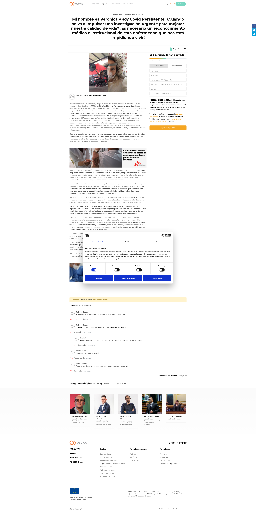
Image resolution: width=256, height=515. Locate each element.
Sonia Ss (83, 338)
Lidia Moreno (81, 364)
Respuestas (115, 4)
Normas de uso (106, 467)
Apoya (105, 4)
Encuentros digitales (168, 464)
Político (133, 454)
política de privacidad (158, 121)
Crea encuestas (166, 460)
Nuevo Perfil (159, 66)
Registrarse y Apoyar (168, 128)
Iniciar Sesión (177, 66)
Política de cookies (107, 473)
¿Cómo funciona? (76, 509)
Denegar (99, 278)
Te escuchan (128, 4)
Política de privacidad (109, 470)
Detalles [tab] (128, 242)
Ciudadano (134, 460)
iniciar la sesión (86, 300)
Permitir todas (157, 278)
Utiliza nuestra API (107, 476)
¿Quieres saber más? (108, 460)
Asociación (134, 457)
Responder (78, 319)
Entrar (180, 4)
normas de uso (175, 119)
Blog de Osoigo (106, 454)
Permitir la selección (128, 278)
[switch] (117, 269)
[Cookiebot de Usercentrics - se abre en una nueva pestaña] (162, 235)
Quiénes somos (106, 457)
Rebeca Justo (82, 312)
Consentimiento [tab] (98, 242)
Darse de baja (181, 509)
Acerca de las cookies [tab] (158, 242)
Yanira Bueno (81, 351)
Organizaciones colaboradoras (112, 464)
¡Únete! (172, 4)
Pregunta (95, 4)
